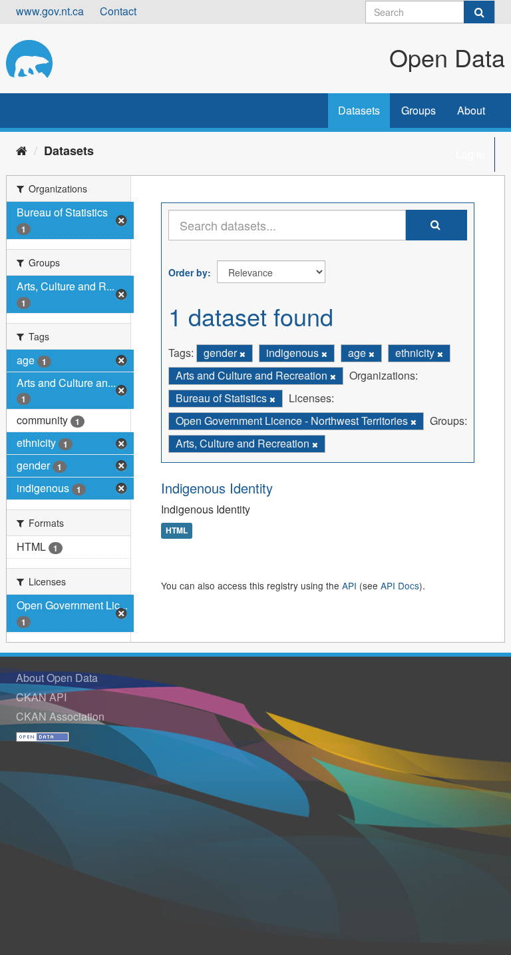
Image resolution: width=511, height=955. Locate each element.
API (349, 585)
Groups (418, 110)
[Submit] (479, 12)
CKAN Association (60, 716)
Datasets (359, 110)
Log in (470, 154)
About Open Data (57, 677)
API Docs (400, 585)
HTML (177, 531)
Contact (118, 11)
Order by (188, 272)
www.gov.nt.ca (50, 11)
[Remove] (243, 353)
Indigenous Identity (217, 487)
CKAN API (41, 697)
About (471, 110)
